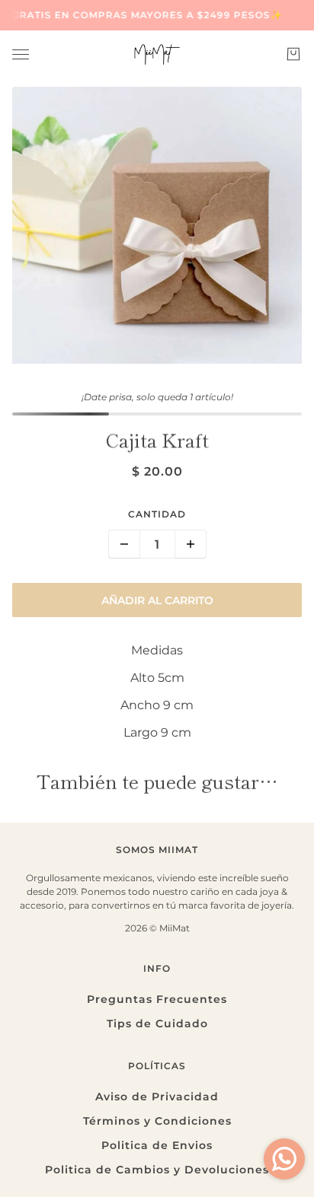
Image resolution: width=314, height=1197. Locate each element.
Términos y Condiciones (157, 1121)
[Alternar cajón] (20, 54)
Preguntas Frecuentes (157, 999)
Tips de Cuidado (157, 1023)
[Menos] (124, 544)
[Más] (191, 544)
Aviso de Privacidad (157, 1096)
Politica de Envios (157, 1145)
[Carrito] (293, 54)
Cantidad (157, 514)
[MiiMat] (157, 54)
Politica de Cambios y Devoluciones (157, 1169)
